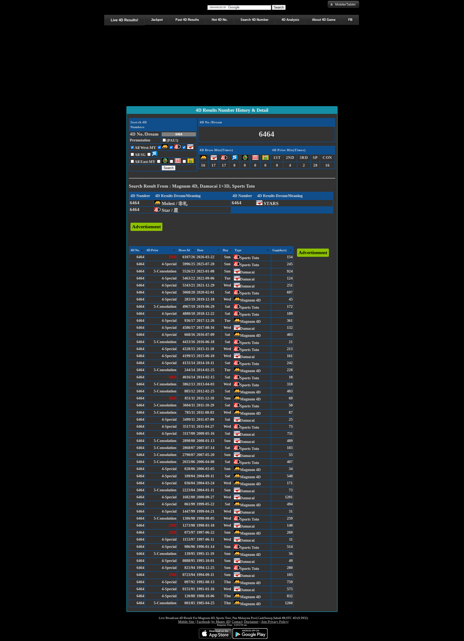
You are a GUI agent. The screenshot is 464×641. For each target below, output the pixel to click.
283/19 (189, 299)
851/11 (190, 398)
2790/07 (188, 455)
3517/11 (189, 426)
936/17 (189, 320)
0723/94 (188, 575)
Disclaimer (251, 622)
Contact (237, 622)
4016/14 (188, 377)
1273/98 (188, 525)
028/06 (189, 469)
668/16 (189, 334)
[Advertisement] (232, 67)
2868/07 (188, 448)
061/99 (189, 504)
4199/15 (188, 356)
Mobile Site (186, 622)
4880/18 (188, 313)
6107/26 (188, 257)
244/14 (189, 370)
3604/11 (189, 405)
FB (350, 20)
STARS (270, 203)
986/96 (189, 547)
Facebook (203, 622)
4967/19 (188, 306)
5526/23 (188, 271)
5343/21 (188, 285)
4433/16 (188, 342)
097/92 (189, 582)
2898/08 (188, 441)
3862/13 (188, 384)
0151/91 (188, 589)
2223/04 (188, 490)
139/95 (189, 554)
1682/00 (188, 497)
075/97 (189, 532)
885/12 (189, 391)
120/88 (189, 596)
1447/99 (188, 511)
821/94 (189, 568)
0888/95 (188, 561)
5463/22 (188, 278)
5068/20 (188, 292)
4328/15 (188, 349)
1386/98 (188, 518)
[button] (343, 4)
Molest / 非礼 (174, 203)
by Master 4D (220, 622)
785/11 (190, 412)
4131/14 (188, 363)
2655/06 (188, 462)
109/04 (189, 476)
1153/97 (189, 539)
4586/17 (188, 327)
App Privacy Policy (274, 622)
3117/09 (189, 433)
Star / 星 (169, 210)
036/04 (189, 483)
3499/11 (189, 419)
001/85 (189, 603)
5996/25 (188, 264)
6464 (134, 202)
